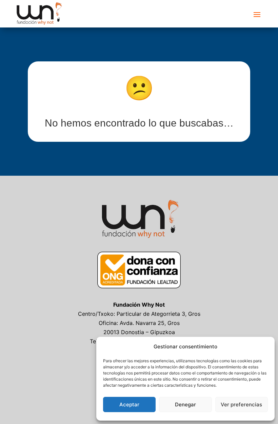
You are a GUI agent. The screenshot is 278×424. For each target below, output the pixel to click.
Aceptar (129, 404)
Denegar (185, 404)
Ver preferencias (241, 404)
